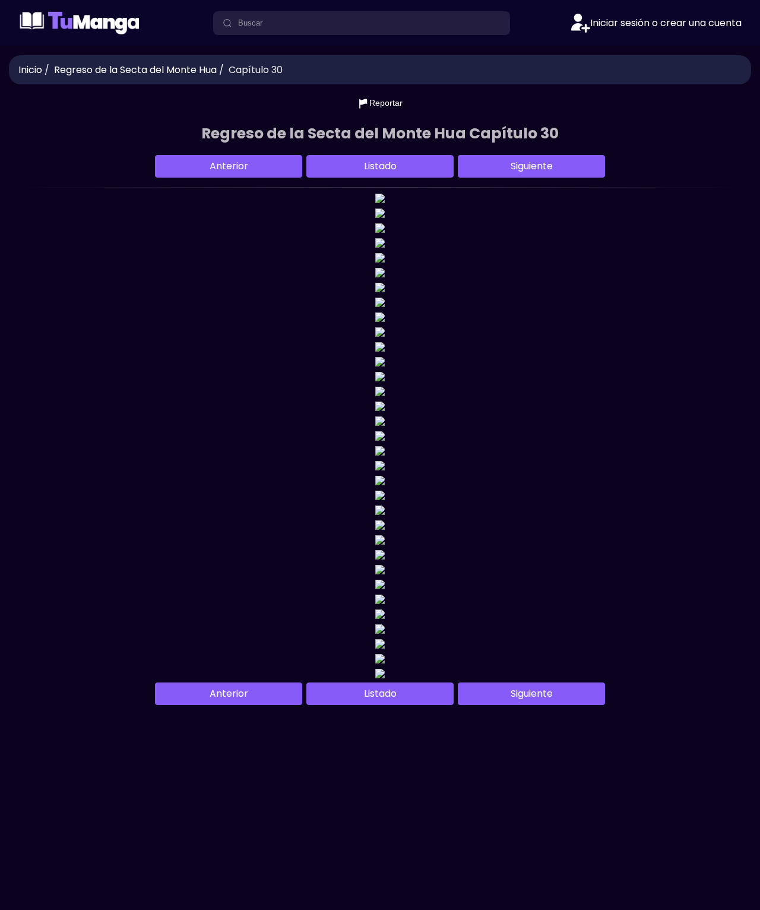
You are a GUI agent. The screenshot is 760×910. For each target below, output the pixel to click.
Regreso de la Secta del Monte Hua (135, 70)
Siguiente (532, 166)
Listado (380, 166)
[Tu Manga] (80, 32)
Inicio (30, 70)
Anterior (229, 166)
